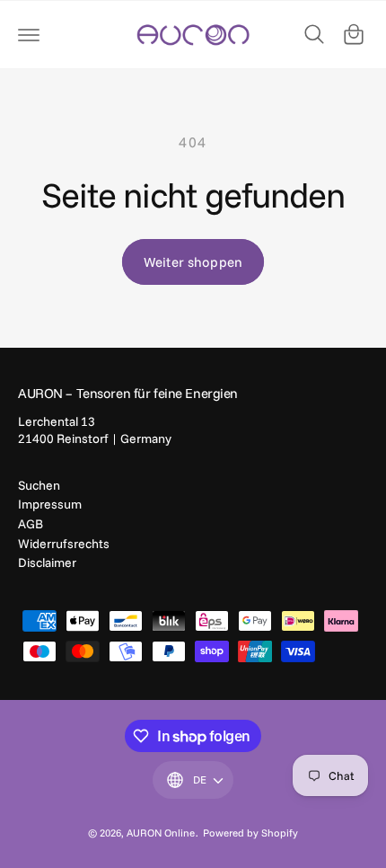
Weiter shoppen (193, 261)
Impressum (50, 504)
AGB (30, 524)
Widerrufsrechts (64, 544)
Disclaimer (47, 562)
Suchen (39, 485)
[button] (28, 34)
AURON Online (161, 832)
